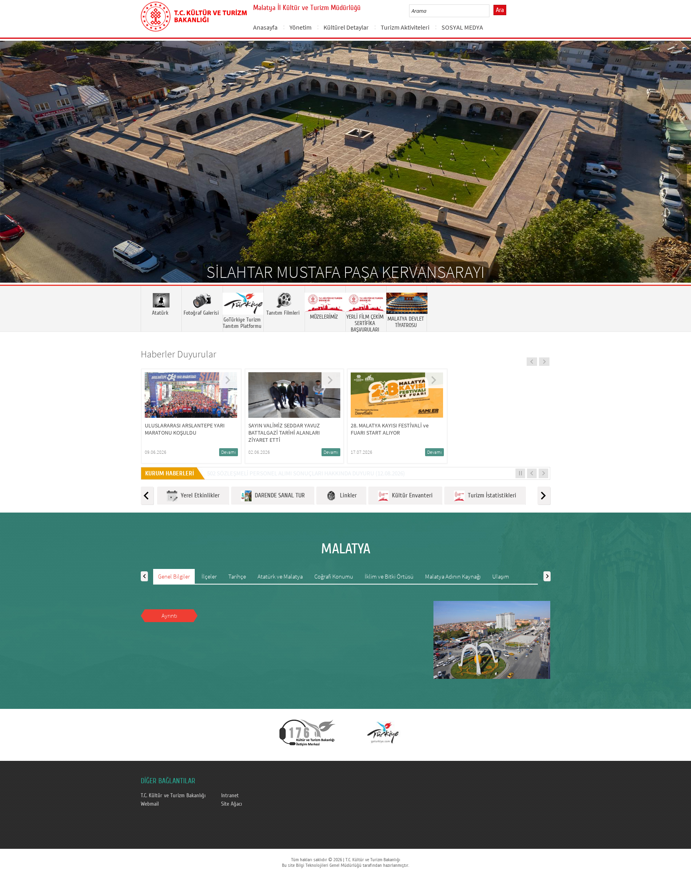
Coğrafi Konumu (333, 576)
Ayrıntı (169, 615)
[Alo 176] (307, 732)
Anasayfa (265, 27)
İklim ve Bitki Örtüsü (389, 576)
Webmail (150, 804)
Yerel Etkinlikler (199, 495)
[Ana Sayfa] (194, 15)
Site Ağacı (231, 804)
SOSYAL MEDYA (462, 27)
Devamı (228, 452)
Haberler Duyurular (178, 354)
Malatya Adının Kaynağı (453, 576)
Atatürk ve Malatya (280, 576)
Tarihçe (237, 576)
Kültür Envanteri (411, 495)
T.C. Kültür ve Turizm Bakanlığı (173, 795)
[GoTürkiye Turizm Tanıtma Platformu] (382, 732)
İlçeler (209, 576)
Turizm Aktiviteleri (405, 27)
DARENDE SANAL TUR (278, 495)
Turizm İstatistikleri (490, 495)
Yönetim (301, 27)
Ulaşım (500, 576)
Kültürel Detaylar (346, 27)
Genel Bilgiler (174, 576)
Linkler (347, 495)
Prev (14, 174)
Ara (500, 10)
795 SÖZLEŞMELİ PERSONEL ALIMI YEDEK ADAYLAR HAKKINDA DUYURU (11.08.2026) (311, 473)
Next (677, 174)
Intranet (230, 795)
